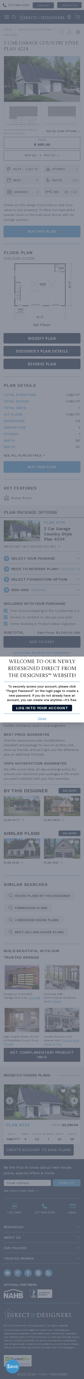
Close (42, 718)
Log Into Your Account (42, 708)
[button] (13, 1366)
